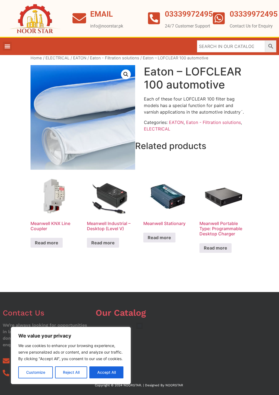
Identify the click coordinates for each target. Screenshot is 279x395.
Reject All (71, 372)
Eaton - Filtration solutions (114, 58)
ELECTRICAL (57, 58)
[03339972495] (219, 18)
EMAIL (101, 14)
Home (36, 58)
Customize (35, 372)
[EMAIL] (79, 18)
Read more (46, 242)
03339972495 (254, 14)
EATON (79, 58)
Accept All (106, 372)
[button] (7, 46)
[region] (71, 355)
